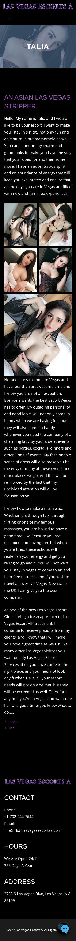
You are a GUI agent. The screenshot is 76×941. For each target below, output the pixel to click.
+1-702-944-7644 (18, 816)
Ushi (12, 728)
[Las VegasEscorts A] (38, 6)
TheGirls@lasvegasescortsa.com (32, 830)
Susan (13, 722)
